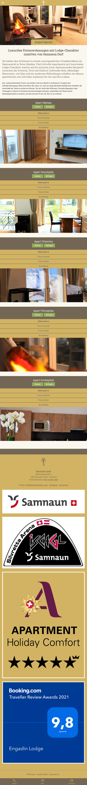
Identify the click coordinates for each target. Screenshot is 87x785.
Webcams (31, 774)
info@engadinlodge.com (36, 485)
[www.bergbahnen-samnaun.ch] (43, 542)
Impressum (54, 774)
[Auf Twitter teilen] (43, 451)
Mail (42, 783)
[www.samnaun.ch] (43, 501)
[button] (43, 625)
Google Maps (42, 774)
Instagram (63, 485)
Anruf (14, 783)
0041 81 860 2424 (51, 479)
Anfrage (71, 783)
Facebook (53, 485)
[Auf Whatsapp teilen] (26, 451)
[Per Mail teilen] (61, 451)
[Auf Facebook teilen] (9, 451)
